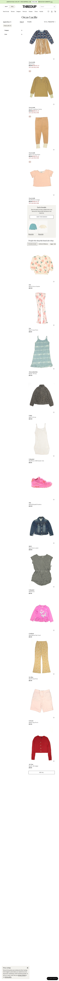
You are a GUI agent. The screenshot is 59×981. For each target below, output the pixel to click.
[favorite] (53, 59)
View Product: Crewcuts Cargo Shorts (42, 704)
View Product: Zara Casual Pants (42, 311)
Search (42, 6)
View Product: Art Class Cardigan (42, 747)
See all (41, 772)
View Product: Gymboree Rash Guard (42, 616)
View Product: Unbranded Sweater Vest (42, 442)
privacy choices (22, 975)
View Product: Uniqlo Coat (42, 398)
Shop (6, 6)
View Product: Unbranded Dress (42, 573)
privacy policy (8, 977)
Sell (12, 6)
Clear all (22, 22)
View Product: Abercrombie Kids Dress (42, 355)
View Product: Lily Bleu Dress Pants (42, 660)
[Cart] (55, 11)
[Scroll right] (53, 244)
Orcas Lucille (7, 25)
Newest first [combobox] (51, 22)
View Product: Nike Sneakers (42, 486)
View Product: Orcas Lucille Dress (42, 46)
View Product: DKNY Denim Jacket (42, 529)
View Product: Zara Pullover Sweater (42, 268)
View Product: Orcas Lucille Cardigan (42, 182)
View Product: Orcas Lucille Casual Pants (42, 137)
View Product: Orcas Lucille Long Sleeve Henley (42, 91)
